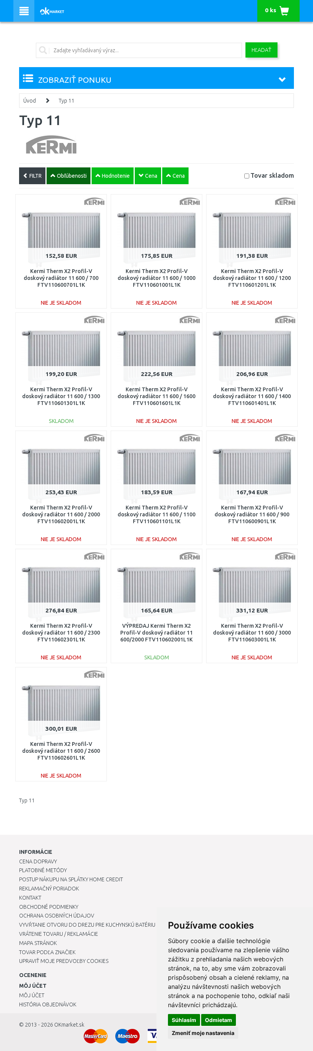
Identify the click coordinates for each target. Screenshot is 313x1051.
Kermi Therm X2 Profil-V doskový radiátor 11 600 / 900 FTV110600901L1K (252, 514)
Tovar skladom (272, 175)
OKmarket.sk (69, 1025)
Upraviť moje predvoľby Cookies (63, 961)
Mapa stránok (38, 943)
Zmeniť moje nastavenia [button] (203, 1033)
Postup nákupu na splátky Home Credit (71, 879)
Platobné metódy (43, 870)
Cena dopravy (38, 861)
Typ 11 (66, 101)
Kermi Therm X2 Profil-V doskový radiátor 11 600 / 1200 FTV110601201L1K (252, 278)
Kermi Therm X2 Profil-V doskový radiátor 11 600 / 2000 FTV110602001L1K (61, 514)
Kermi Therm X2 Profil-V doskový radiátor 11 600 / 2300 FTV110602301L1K (61, 633)
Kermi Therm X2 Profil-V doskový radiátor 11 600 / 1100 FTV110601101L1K (156, 514)
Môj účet (31, 995)
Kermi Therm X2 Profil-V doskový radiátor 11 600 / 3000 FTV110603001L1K (252, 633)
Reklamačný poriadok (49, 888)
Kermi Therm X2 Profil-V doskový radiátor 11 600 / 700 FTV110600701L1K (61, 278)
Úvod (29, 101)
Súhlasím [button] (184, 1020)
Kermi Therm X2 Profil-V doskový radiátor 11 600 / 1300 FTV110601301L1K (61, 396)
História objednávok (47, 1004)
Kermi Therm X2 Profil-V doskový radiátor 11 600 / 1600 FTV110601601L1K (156, 396)
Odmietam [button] (218, 1020)
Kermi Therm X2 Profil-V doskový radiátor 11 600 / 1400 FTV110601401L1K (252, 396)
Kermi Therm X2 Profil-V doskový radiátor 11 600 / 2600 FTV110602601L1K (61, 751)
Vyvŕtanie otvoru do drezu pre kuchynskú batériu (87, 925)
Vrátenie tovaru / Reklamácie (58, 934)
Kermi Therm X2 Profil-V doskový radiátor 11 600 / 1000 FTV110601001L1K (156, 278)
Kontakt (30, 898)
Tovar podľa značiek (47, 952)
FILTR (35, 176)
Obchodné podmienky (48, 907)
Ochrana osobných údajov (56, 916)
